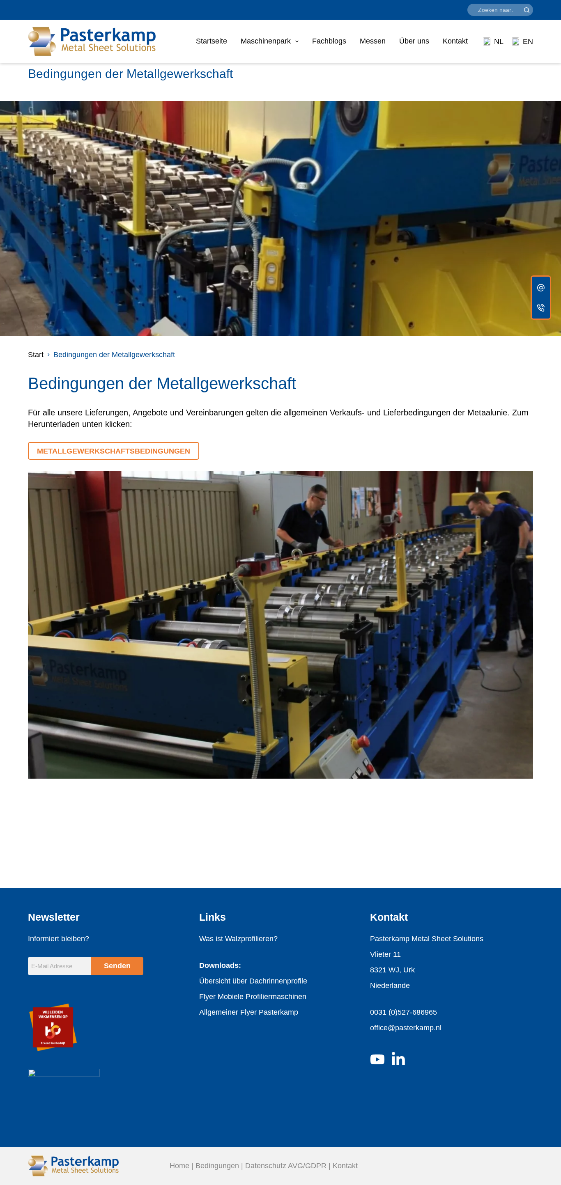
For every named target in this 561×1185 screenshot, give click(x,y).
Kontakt (455, 41)
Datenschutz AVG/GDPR (285, 1166)
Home (179, 1166)
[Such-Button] (527, 10)
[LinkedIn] (398, 1059)
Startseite (211, 41)
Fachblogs (329, 41)
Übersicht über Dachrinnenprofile (253, 981)
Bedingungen (217, 1166)
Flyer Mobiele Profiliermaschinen (252, 996)
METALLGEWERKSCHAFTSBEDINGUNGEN (113, 451)
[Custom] (541, 288)
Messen (373, 41)
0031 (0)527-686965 (403, 1012)
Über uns (414, 41)
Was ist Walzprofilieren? (238, 939)
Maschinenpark (266, 41)
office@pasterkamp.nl (405, 1028)
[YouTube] (377, 1059)
